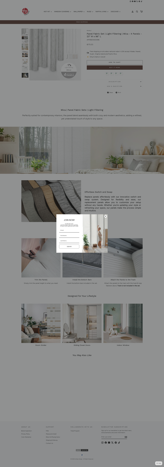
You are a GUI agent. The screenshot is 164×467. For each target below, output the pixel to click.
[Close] (106, 216)
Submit (69, 246)
